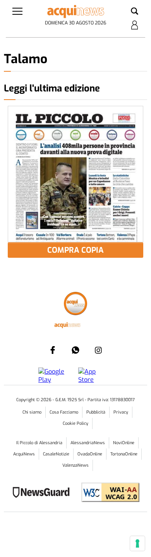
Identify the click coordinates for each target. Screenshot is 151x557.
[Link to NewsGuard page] (44, 493)
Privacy (120, 412)
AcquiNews (24, 454)
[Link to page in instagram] (98, 350)
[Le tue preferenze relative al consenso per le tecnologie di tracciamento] (137, 543)
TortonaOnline (123, 454)
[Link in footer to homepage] (75, 304)
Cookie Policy (75, 423)
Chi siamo (31, 412)
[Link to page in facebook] (52, 350)
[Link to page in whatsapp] (75, 350)
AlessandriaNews (87, 443)
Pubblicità (95, 412)
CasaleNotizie (56, 454)
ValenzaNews (75, 465)
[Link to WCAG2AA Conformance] (107, 493)
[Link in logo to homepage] (75, 11)
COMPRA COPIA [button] (75, 250)
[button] (134, 11)
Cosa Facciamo (64, 412)
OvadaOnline (89, 454)
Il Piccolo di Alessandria (39, 443)
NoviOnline (123, 443)
